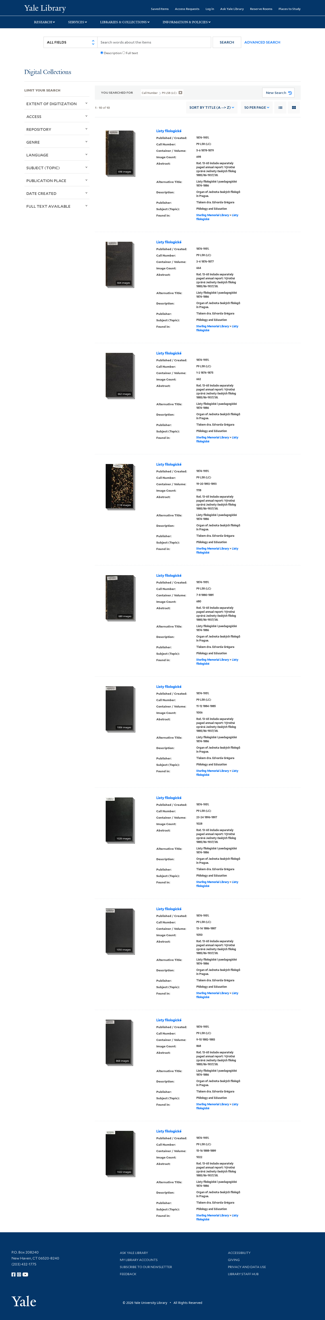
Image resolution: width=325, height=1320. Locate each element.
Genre (33, 142)
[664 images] (119, 263)
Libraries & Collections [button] (123, 22)
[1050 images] (119, 930)
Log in (210, 9)
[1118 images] (119, 485)
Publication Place (46, 180)
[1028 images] (119, 819)
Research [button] (43, 22)
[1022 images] (119, 1152)
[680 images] (120, 597)
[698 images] (119, 152)
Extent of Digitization (51, 103)
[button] (227, 42)
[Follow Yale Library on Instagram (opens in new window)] (19, 1274)
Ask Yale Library (232, 9)
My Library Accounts (139, 1260)
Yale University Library (45, 8)
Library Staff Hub (243, 1274)
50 (255, 107)
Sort (210, 107)
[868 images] (118, 1041)
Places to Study (290, 9)
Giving (234, 1260)
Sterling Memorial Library (212, 215)
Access (33, 116)
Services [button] (76, 22)
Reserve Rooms (261, 9)
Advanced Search (262, 42)
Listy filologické (168, 131)
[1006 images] (119, 708)
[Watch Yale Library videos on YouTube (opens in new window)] (25, 1274)
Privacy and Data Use (247, 1267)
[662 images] (119, 374)
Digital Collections (47, 72)
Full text (132, 53)
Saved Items (160, 9)
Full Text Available (48, 206)
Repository (38, 129)
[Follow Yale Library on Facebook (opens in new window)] (13, 1274)
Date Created (41, 193)
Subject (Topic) (43, 167)
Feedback (128, 1274)
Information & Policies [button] (185, 22)
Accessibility (239, 1253)
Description (113, 53)
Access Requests (187, 9)
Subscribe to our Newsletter (146, 1267)
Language (37, 155)
